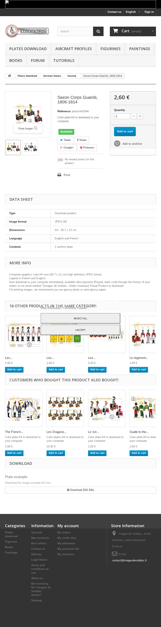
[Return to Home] (9, 76)
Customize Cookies (75, 307)
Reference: (64, 111)
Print (67, 175)
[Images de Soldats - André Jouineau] (28, 31)
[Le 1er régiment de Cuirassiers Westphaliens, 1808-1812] (106, 408)
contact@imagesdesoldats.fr (129, 560)
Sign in (149, 11)
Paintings (139, 48)
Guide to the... (139, 432)
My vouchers (65, 554)
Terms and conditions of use (39, 569)
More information (51, 307)
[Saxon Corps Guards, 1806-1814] (13, 147)
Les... (9, 358)
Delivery (36, 554)
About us (37, 578)
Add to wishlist (132, 143)
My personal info (68, 548)
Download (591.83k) (81, 489)
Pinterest (88, 147)
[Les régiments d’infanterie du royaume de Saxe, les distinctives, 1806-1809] (23, 334)
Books (15, 60)
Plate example (16, 477)
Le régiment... (139, 358)
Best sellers (38, 543)
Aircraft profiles (73, 48)
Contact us (114, 11)
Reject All (80, 318)
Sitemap (36, 600)
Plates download (28, 48)
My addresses (66, 543)
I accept (80, 329)
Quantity (119, 110)
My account (68, 525)
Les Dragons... (57, 432)
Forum (38, 60)
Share (82, 140)
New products (40, 538)
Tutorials (63, 60)
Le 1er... (93, 432)
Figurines (110, 48)
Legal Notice (39, 559)
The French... (14, 432)
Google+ (68, 147)
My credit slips (67, 538)
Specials (36, 532)
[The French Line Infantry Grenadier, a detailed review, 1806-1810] (23, 408)
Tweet (67, 140)
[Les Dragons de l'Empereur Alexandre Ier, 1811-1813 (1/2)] (65, 408)
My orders (63, 532)
